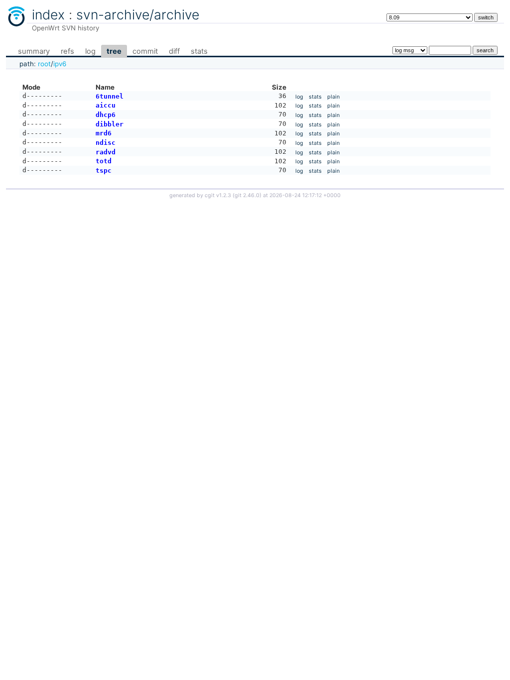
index (48, 14)
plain (333, 97)
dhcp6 (106, 114)
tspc (104, 170)
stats (199, 51)
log (90, 51)
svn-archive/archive (137, 14)
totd (104, 161)
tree (114, 51)
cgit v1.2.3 (218, 195)
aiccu (106, 105)
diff (174, 51)
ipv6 (59, 64)
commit (145, 51)
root (44, 64)
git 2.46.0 (247, 195)
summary (34, 51)
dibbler (110, 124)
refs (67, 51)
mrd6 (104, 133)
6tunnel (110, 96)
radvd (106, 152)
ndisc (106, 142)
